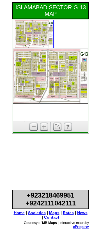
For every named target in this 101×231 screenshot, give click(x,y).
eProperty (81, 227)
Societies (37, 212)
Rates (68, 212)
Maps (54, 212)
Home (19, 212)
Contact (51, 217)
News (82, 212)
